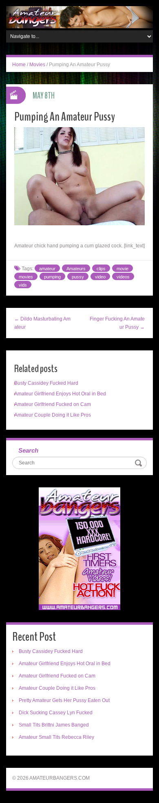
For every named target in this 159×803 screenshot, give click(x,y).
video (100, 276)
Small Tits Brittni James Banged (54, 725)
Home (19, 64)
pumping (52, 276)
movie (122, 268)
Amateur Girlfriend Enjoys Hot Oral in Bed (60, 394)
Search (28, 450)
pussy (78, 276)
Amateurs (76, 268)
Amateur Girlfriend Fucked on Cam (52, 404)
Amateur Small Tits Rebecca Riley (56, 737)
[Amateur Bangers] (79, 17)
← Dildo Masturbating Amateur (42, 323)
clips (101, 268)
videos (123, 276)
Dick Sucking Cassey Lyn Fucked (56, 713)
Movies (37, 64)
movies (26, 276)
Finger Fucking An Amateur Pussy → (117, 323)
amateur (47, 268)
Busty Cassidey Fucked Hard (46, 383)
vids (23, 285)
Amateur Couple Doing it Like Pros (52, 415)
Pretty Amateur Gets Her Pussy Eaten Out (64, 700)
